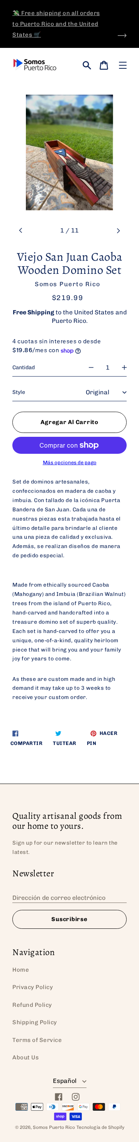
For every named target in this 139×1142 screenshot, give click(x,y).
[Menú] (122, 65)
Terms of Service (37, 1040)
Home (20, 969)
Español (65, 1080)
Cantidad (23, 367)
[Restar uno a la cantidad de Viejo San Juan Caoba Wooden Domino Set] (91, 367)
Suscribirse (69, 919)
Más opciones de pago (70, 462)
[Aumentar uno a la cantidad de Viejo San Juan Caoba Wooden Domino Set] (124, 367)
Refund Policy (32, 1004)
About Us (25, 1057)
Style (18, 392)
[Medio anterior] (20, 230)
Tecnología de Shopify (100, 1127)
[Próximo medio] (118, 230)
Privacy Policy (32, 987)
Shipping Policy (34, 1022)
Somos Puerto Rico (54, 1127)
